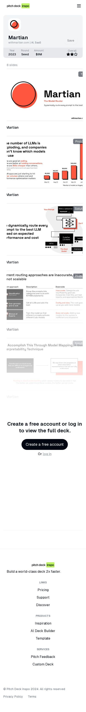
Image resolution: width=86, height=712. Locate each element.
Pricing (43, 590)
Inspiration (43, 623)
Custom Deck (43, 664)
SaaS (38, 42)
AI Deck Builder (43, 631)
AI (32, 42)
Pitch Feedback (43, 657)
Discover (43, 605)
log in (47, 454)
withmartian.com (18, 42)
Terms (32, 696)
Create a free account (45, 444)
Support (43, 597)
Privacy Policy (13, 696)
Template (43, 638)
